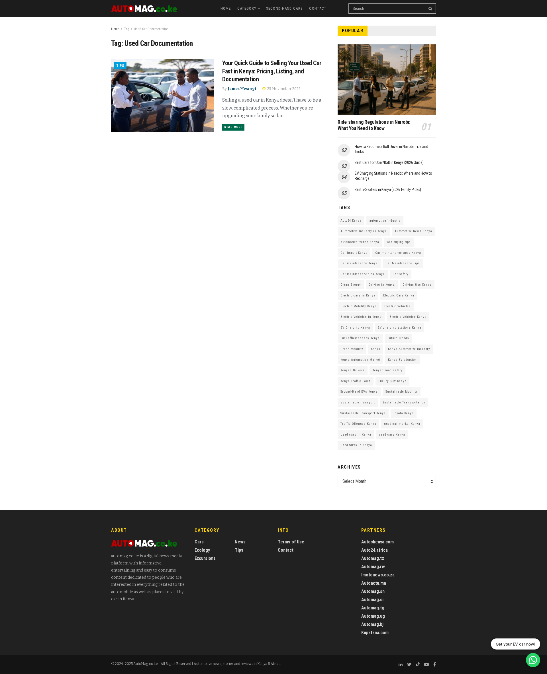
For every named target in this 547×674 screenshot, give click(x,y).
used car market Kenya (402, 424)
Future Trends (398, 338)
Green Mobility (351, 349)
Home (226, 8)
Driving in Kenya (382, 284)
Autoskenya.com (377, 542)
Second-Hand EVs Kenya (359, 391)
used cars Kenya (392, 434)
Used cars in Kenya (355, 434)
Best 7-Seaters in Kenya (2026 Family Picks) (388, 189)
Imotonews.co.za (378, 575)
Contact (317, 8)
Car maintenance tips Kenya (362, 274)
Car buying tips (399, 242)
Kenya (375, 349)
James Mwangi (242, 88)
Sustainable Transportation (404, 402)
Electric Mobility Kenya (358, 306)
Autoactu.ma (373, 583)
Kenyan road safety (387, 370)
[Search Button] (431, 8)
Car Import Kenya (354, 253)
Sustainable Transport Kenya (363, 413)
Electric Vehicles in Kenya (361, 317)
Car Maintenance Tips (402, 263)
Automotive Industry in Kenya (363, 231)
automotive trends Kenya (359, 242)
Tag (126, 29)
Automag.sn (373, 591)
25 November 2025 (283, 88)
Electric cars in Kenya (357, 295)
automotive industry (385, 220)
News (240, 542)
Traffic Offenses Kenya (358, 424)
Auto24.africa (374, 550)
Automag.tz (372, 558)
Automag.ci (372, 599)
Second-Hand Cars (284, 8)
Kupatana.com (375, 632)
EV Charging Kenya (355, 327)
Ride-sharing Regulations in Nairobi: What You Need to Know (374, 125)
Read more (233, 127)
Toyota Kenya (403, 413)
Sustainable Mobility (401, 391)
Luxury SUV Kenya (392, 381)
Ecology (202, 550)
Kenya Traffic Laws (355, 381)
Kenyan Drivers (352, 370)
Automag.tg (372, 608)
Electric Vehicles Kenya (407, 317)
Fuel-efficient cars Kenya (360, 338)
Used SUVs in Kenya (356, 445)
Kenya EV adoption (402, 360)
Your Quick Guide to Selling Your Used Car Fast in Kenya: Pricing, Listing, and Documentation (271, 71)
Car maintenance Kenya (359, 263)
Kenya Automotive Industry (409, 349)
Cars (199, 542)
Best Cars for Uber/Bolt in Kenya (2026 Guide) (389, 162)
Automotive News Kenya (413, 231)
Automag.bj (372, 624)
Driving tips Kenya (417, 284)
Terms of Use (291, 542)
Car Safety (401, 274)
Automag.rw (373, 566)
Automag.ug (373, 616)
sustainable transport (357, 402)
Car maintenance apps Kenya (398, 253)
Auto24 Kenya (351, 220)
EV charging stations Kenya (399, 327)
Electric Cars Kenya (398, 295)
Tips (120, 65)
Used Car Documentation (151, 29)
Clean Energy (350, 284)
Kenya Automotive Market (360, 360)
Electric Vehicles (397, 306)
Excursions (205, 558)
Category (246, 8)
